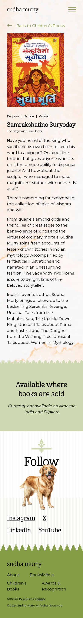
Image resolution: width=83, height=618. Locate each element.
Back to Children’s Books (40, 25)
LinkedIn (19, 530)
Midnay (40, 598)
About (13, 574)
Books (36, 574)
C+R (25, 598)
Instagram (21, 518)
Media (48, 574)
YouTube (49, 530)
